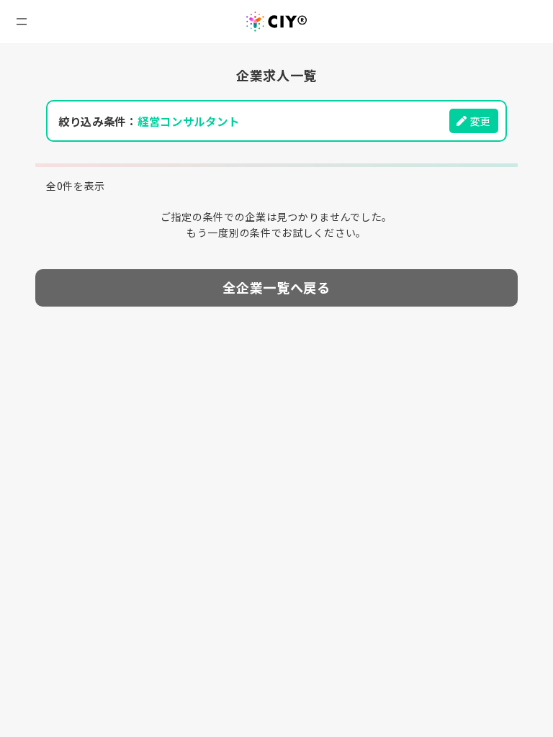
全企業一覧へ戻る (276, 287)
